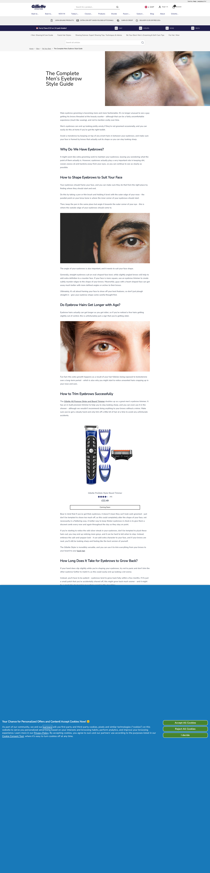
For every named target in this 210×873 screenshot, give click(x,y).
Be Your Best (46, 49)
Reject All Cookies (185, 728)
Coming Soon (105, 507)
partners (47, 727)
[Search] (117, 7)
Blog (37, 49)
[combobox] (97, 7)
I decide (185, 735)
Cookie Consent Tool (13, 736)
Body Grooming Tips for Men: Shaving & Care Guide (32, 35)
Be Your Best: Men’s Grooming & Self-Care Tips (145, 35)
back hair (81, 550)
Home (31, 49)
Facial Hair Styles (64, 35)
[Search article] (143, 42)
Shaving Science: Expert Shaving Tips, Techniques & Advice (98, 35)
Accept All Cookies (185, 722)
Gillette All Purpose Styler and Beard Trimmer (84, 401)
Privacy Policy (41, 733)
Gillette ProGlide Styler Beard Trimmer (105, 493)
